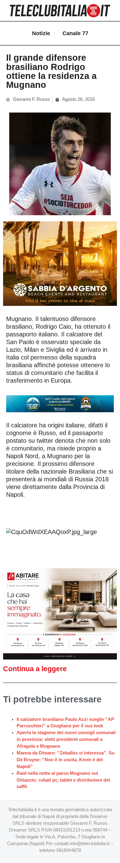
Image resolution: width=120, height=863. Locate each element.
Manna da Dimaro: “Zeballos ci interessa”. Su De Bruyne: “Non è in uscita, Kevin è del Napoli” (65, 759)
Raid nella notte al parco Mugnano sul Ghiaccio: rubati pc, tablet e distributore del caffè (63, 780)
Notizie (41, 33)
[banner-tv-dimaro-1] (60, 403)
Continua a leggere (35, 669)
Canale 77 (75, 33)
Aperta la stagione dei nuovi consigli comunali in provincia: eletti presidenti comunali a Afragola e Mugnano (66, 739)
